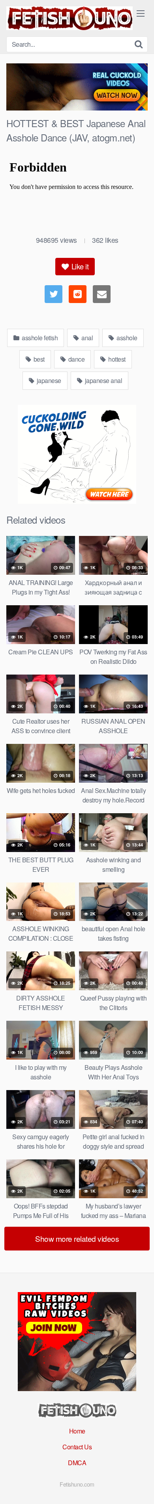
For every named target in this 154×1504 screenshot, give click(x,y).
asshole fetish (39, 337)
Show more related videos (77, 1238)
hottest (116, 359)
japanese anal (102, 380)
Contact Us (77, 1446)
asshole (126, 337)
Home (77, 1430)
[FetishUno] (69, 18)
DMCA (77, 1462)
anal (86, 337)
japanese (48, 380)
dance (76, 359)
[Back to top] (140, 1486)
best (38, 359)
